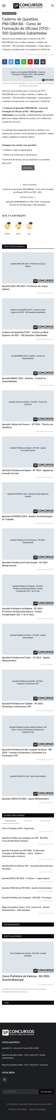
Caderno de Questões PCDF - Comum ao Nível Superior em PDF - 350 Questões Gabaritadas (25, 334)
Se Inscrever (46, 1091)
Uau (29, 234)
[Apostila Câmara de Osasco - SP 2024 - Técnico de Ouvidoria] (28, 406)
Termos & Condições (37, 1109)
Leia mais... (28, 168)
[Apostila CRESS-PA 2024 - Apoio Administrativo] (28, 780)
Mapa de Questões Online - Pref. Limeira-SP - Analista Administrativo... (27, 978)
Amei (18, 234)
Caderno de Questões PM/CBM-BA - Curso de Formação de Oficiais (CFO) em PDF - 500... (28, 191)
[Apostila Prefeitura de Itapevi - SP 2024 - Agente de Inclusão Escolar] (28, 452)
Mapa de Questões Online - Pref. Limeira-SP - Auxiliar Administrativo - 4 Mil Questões (26, 908)
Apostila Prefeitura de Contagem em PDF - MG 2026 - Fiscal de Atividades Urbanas (25, 839)
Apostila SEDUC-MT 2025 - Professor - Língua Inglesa (26, 878)
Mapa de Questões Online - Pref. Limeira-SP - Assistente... (26, 1065)
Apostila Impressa (9, 13)
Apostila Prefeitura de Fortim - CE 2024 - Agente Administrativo (26, 659)
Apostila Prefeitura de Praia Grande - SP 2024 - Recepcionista (25, 564)
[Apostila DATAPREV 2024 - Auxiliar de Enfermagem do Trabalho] (28, 498)
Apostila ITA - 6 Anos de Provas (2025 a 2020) (20, 1048)
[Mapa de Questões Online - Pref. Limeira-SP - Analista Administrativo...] (28, 957)
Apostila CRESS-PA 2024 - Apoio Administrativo (25, 798)
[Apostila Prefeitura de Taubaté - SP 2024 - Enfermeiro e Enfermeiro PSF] (28, 685)
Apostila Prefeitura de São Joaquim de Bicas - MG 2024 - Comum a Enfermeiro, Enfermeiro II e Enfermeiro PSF (27, 752)
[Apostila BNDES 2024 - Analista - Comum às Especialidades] (28, 360)
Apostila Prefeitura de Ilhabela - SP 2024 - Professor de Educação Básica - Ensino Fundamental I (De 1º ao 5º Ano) (22, 611)
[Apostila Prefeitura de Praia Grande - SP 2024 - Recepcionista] (28, 544)
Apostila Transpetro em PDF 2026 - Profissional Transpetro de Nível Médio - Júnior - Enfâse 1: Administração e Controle (23, 853)
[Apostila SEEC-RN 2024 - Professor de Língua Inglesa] (28, 267)
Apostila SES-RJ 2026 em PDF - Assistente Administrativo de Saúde (27, 867)
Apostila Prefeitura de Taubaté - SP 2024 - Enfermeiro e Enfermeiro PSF (23, 705)
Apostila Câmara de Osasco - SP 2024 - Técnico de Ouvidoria (27, 426)
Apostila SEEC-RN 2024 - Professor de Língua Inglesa (25, 288)
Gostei (7, 234)
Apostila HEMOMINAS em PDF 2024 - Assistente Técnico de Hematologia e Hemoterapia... (28, 203)
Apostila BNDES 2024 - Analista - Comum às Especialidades (24, 380)
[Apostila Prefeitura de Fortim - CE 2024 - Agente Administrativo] (28, 639)
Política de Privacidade (17, 1109)
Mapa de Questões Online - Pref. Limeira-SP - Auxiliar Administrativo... (23, 1056)
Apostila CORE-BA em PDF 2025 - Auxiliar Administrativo (27, 888)
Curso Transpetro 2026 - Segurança (18, 828)
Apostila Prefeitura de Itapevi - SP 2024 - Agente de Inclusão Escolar (27, 472)
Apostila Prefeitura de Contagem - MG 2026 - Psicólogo (27, 898)
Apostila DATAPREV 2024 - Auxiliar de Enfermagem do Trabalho (27, 518)
